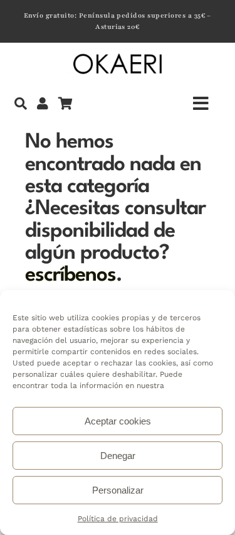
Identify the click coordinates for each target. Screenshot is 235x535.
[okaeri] (117, 56)
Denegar (117, 455)
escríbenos (70, 275)
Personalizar (118, 490)
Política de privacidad (118, 518)
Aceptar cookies (118, 421)
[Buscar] (20, 103)
